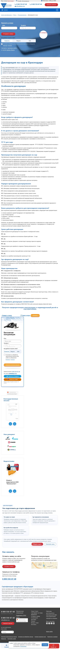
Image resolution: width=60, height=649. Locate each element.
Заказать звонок (51, 4)
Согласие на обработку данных (25, 636)
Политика (5, 45)
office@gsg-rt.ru (20, 6)
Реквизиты (3, 638)
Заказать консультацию (12, 365)
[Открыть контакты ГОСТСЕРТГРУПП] (44, 565)
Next (14, 423)
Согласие (10, 45)
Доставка (33, 619)
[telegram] (49, 623)
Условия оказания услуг (40, 636)
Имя (3, 25)
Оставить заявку (9, 566)
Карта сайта (49, 631)
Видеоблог (34, 614)
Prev (10, 423)
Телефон (24, 25)
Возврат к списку (7, 315)
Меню (6, 10)
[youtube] (54, 623)
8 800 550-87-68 (21, 4)
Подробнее (23, 646)
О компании (34, 618)
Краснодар (11, 1)
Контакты (33, 624)
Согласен (45, 644)
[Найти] (12, 632)
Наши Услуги (34, 611)
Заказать (35, 315)
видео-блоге (11, 50)
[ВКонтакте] (47, 623)
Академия (6, 647)
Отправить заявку (8, 34)
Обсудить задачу (37, 544)
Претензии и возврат (52, 636)
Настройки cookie (12, 638)
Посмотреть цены (50, 544)
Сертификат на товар (37, 613)
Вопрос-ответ (35, 623)
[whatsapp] (51, 623)
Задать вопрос (26, 315)
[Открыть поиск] (57, 10)
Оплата (33, 621)
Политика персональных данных (9, 636)
